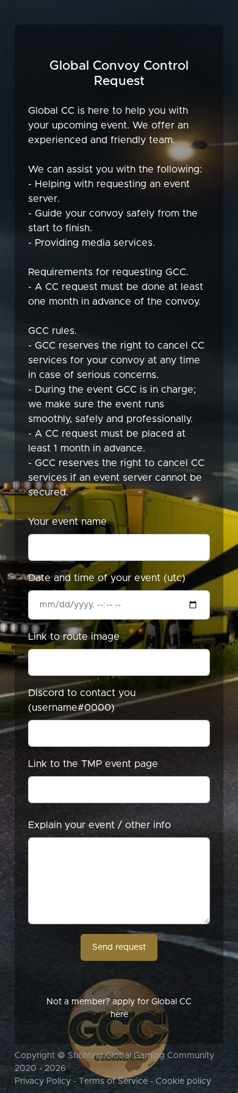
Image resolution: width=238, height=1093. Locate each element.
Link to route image (74, 637)
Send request (119, 947)
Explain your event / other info (99, 825)
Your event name (67, 522)
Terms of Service (113, 1081)
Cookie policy (183, 1081)
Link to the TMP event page (93, 764)
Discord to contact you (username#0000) (81, 700)
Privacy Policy (43, 1081)
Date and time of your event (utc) (107, 578)
